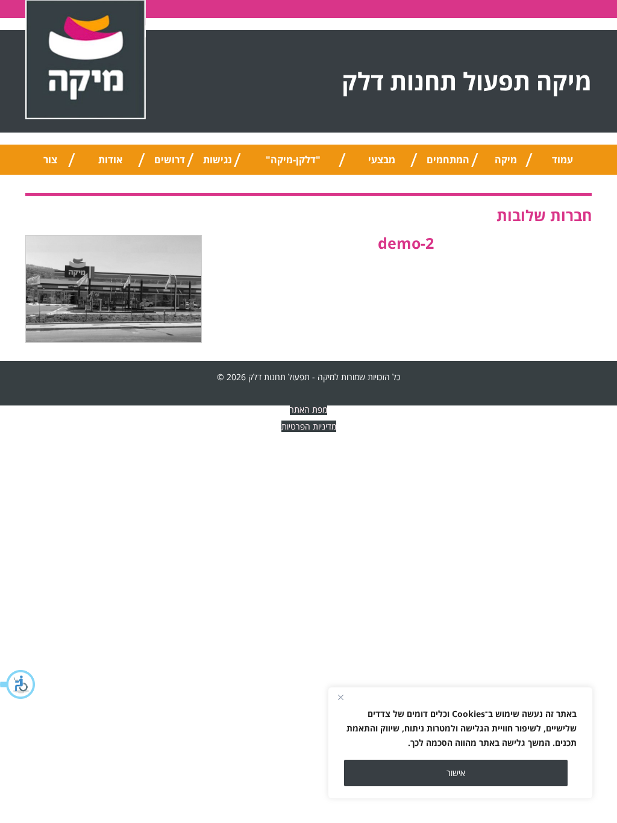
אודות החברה (110, 164)
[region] (460, 743)
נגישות (217, 159)
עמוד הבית (562, 164)
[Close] (340, 697)
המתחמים (448, 159)
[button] (18, 684)
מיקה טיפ (506, 164)
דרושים (169, 159)
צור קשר (50, 164)
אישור (455, 772)
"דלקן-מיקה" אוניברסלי (293, 164)
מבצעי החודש (381, 164)
